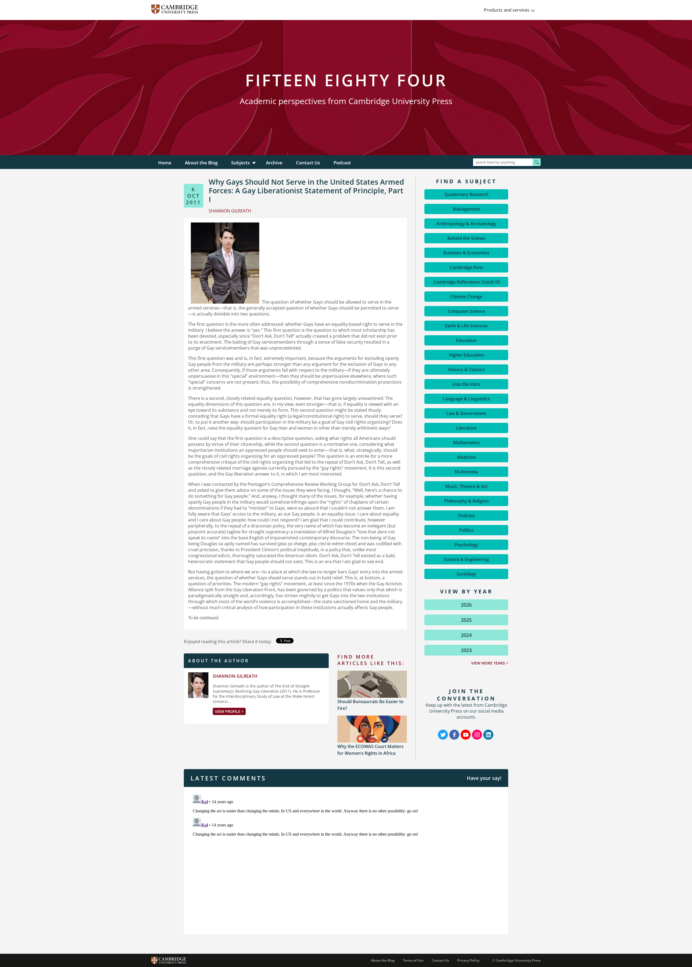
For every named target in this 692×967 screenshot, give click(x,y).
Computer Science (466, 311)
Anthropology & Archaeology (466, 224)
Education (466, 340)
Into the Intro (466, 384)
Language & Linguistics (466, 399)
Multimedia (466, 472)
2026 (466, 605)
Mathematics (466, 443)
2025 (466, 620)
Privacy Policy (468, 960)
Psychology (466, 545)
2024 (466, 635)
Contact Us (308, 162)
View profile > (229, 711)
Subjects (240, 162)
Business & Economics (466, 253)
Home (164, 162)
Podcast (342, 162)
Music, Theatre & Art (466, 486)
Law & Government (466, 413)
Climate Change (466, 297)
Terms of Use (413, 960)
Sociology (466, 574)
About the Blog (201, 162)
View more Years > (489, 663)
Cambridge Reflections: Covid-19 (466, 282)
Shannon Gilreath (235, 676)
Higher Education (466, 355)
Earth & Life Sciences (466, 326)
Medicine (466, 457)
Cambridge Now (466, 267)
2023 (466, 650)
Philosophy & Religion (466, 501)
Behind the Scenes (466, 238)
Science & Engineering (466, 559)
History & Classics (466, 370)
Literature (466, 428)
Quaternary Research (466, 194)
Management (466, 209)
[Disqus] (346, 860)
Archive (274, 162)
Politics (466, 530)
